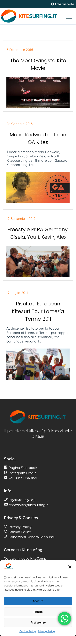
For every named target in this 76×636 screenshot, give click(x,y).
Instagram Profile (22, 473)
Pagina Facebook (22, 468)
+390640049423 (21, 500)
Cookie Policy (27, 631)
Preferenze (38, 622)
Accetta (38, 601)
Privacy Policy (46, 631)
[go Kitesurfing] (38, 423)
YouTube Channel (22, 478)
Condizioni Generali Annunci (31, 537)
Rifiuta (38, 612)
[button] (70, 567)
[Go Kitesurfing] (38, 16)
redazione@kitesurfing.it (28, 505)
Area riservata (64, 4)
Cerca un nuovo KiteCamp (25, 558)
